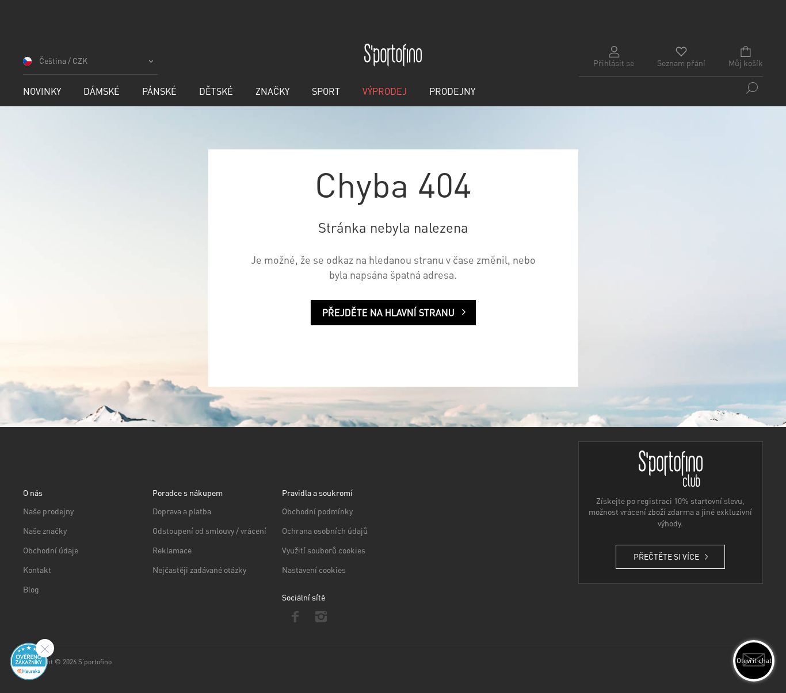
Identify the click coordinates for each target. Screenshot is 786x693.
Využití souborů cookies (323, 550)
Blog (31, 589)
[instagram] (321, 616)
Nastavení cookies (314, 569)
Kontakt (37, 569)
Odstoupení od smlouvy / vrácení (209, 530)
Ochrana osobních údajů (325, 530)
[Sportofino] (393, 55)
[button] (90, 65)
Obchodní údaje (50, 550)
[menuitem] (42, 91)
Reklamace (172, 550)
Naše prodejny (48, 511)
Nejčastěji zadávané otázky (199, 569)
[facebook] (295, 616)
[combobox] (671, 88)
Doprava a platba (181, 511)
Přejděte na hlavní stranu (388, 312)
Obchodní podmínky (317, 511)
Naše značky (45, 530)
